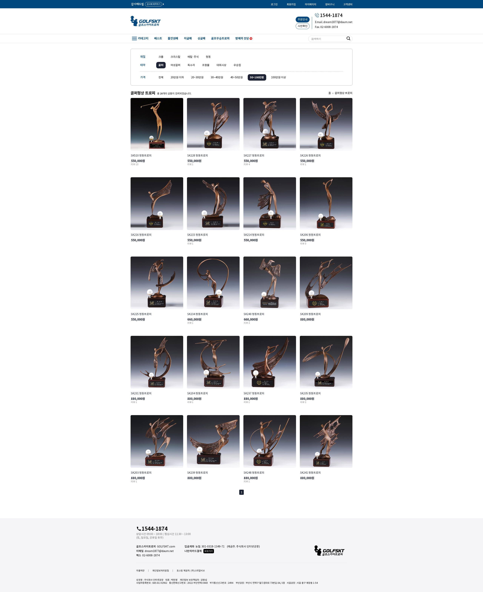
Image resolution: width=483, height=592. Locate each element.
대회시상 (221, 65)
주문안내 (303, 19)
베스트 (158, 38)
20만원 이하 (177, 77)
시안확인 (303, 26)
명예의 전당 (242, 38)
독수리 (191, 65)
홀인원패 (173, 38)
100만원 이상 (278, 77)
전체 (160, 77)
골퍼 (160, 65)
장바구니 (329, 4)
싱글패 (201, 38)
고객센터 (347, 4)
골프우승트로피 (220, 38)
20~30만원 (197, 77)
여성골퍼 (175, 65)
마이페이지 (310, 4)
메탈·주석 (193, 57)
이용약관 (140, 570)
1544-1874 (331, 15)
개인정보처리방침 (160, 570)
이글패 (188, 38)
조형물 (205, 65)
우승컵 (237, 65)
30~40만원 (217, 77)
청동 (208, 57)
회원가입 (291, 4)
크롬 (160, 57)
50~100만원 (257, 77)
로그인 (274, 4)
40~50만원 (236, 77)
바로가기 (209, 551)
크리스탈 (175, 57)
